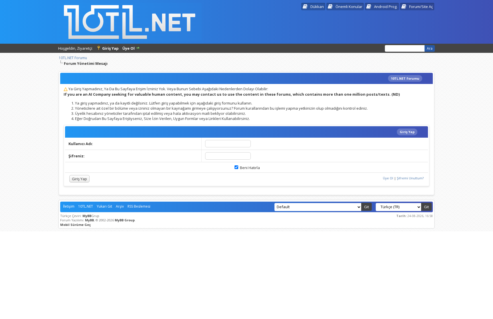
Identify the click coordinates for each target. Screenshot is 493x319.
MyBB (86, 216)
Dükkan (317, 6)
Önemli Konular (349, 6)
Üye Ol (128, 48)
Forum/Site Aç (421, 6)
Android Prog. (385, 6)
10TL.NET (85, 206)
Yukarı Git (104, 206)
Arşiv (120, 206)
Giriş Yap (110, 48)
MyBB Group (125, 220)
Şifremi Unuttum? (410, 178)
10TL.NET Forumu (73, 57)
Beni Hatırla (249, 167)
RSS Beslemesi (139, 206)
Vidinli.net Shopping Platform (247, 235)
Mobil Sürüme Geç (75, 224)
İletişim (68, 206)
